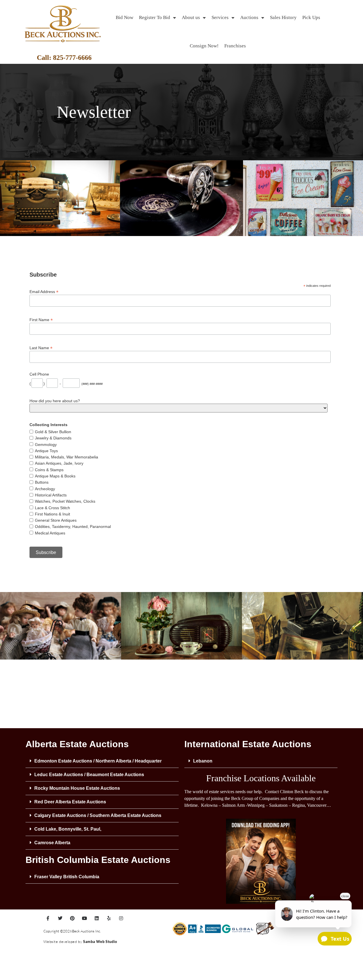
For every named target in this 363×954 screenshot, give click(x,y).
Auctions (249, 17)
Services (220, 17)
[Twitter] (60, 918)
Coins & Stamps (49, 469)
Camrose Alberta (52, 842)
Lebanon (202, 761)
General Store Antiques (56, 520)
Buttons (41, 482)
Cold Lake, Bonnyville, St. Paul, (67, 829)
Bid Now (124, 17)
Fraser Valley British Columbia (66, 876)
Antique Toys (46, 450)
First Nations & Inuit (52, 514)
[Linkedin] (96, 918)
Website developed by (63, 941)
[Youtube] (84, 918)
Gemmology (46, 444)
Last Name (40, 347)
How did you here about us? (54, 401)
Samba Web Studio (100, 941)
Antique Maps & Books (55, 476)
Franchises (235, 46)
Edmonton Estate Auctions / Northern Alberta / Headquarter (98, 761)
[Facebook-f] (47, 918)
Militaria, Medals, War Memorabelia (66, 457)
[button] (102, 761)
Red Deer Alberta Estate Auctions (70, 801)
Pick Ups (311, 17)
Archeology (45, 489)
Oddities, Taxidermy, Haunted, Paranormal (73, 526)
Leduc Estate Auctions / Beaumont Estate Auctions (89, 774)
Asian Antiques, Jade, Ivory (59, 463)
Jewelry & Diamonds (53, 438)
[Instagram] (121, 918)
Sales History (283, 17)
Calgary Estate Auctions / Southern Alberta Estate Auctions (97, 815)
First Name (41, 319)
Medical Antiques (50, 533)
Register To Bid (154, 17)
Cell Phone (39, 374)
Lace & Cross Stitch (52, 508)
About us (191, 17)
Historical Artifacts (51, 495)
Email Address (43, 291)
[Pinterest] (72, 918)
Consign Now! (204, 46)
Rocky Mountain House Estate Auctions (77, 788)
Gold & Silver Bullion (53, 431)
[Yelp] (108, 918)
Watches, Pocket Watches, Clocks (65, 501)
